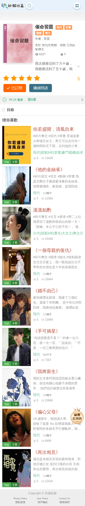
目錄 (10, 110)
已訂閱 (16, 88)
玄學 (68, 27)
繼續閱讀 (40, 88)
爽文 (48, 33)
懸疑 (39, 33)
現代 (59, 27)
